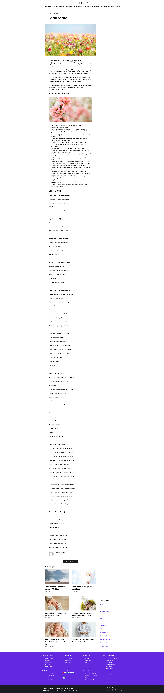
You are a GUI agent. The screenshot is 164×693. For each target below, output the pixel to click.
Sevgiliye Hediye (103, 621)
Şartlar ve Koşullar (48, 688)
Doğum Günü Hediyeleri (105, 611)
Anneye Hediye (109, 662)
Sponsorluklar (48, 677)
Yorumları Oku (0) (69, 561)
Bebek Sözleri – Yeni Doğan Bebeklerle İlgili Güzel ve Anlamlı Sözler (56, 642)
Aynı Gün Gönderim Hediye (106, 639)
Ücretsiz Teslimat (68, 658)
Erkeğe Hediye (103, 625)
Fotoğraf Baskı (109, 679)
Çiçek (101, 618)
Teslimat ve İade (69, 688)
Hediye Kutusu (103, 607)
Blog (50, 13)
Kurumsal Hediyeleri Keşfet (90, 673)
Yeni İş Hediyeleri (104, 635)
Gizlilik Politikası (59, 688)
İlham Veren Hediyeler (89, 679)
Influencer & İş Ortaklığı (50, 675)
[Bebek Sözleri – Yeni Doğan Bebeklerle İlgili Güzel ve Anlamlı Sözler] (57, 629)
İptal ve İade (47, 664)
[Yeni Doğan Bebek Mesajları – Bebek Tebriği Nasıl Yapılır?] (84, 603)
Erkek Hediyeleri (109, 670)
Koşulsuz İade (68, 660)
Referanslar (87, 677)
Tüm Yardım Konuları (49, 658)
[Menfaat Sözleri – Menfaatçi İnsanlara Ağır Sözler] (57, 576)
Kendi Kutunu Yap (109, 660)
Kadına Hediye (103, 628)
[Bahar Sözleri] (70, 40)
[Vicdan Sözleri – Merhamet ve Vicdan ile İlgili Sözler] (57, 603)
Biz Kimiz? (87, 658)
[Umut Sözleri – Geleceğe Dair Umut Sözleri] (84, 576)
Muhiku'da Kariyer (89, 660)
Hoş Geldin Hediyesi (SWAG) (91, 675)
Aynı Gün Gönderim (69, 662)
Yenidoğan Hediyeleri (110, 678)
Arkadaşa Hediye (104, 632)
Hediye (101, 604)
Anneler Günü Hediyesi (110, 664)
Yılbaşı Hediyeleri (104, 642)
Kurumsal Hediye (104, 614)
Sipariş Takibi (47, 660)
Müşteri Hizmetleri (48, 666)
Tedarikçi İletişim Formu (50, 673)
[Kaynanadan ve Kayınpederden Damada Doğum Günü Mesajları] (84, 629)
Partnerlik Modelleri (49, 679)
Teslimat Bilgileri (48, 662)
